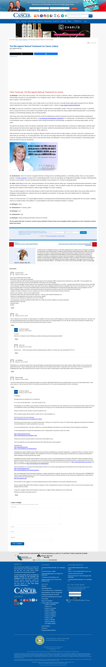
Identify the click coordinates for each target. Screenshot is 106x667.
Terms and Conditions (52, 10)
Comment (14, 507)
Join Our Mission (46, 626)
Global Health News (47, 588)
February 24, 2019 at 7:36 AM (25, 392)
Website (13, 537)
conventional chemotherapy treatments (51, 118)
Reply (12, 308)
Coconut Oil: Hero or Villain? (49, 571)
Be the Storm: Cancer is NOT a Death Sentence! (26, 244)
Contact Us (41, 665)
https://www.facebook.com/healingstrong (25, 448)
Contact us (44, 628)
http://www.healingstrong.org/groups (81, 462)
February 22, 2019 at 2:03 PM (21, 362)
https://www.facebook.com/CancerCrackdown (26, 470)
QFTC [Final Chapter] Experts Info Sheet (52, 596)
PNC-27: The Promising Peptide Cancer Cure (79, 571)
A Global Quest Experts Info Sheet (50, 594)
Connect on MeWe (49, 610)
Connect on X (48, 606)
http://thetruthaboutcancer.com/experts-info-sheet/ (28, 419)
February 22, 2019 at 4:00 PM (25, 330)
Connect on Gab (49, 617)
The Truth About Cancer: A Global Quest (52, 590)
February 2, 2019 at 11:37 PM (21, 274)
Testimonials (45, 598)
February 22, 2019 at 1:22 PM (21, 315)
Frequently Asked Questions (49, 630)
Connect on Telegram (50, 616)
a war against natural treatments (70, 105)
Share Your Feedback (47, 601)
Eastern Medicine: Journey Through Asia (52, 592)
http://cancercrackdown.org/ (21, 468)
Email (13, 531)
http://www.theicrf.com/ (20, 478)
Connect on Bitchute (50, 621)
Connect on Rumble (50, 619)
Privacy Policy (62, 10)
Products (44, 586)
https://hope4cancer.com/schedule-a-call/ (25, 435)
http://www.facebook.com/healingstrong (37, 463)
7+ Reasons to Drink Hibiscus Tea (50, 577)
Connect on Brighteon (50, 614)
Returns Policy (53, 649)
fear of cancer (22, 178)
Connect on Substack (50, 604)
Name (13, 526)
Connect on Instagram (50, 612)
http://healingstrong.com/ (21, 447)
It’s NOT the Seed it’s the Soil (75, 573)
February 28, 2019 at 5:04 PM (25, 346)
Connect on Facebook (50, 608)
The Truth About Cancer (22, 15)
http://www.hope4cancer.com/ (22, 434)
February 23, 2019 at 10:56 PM (21, 379)
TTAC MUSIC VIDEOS (50, 623)
